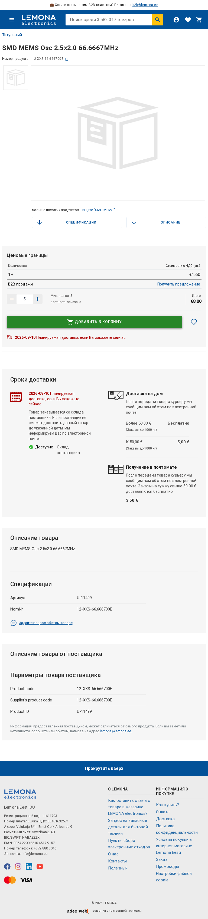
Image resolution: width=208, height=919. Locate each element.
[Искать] (157, 19)
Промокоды (167, 866)
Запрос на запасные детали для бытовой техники (128, 827)
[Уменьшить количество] (38, 299)
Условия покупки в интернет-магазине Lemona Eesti (174, 846)
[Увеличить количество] (12, 299)
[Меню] (11, 19)
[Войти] (176, 19)
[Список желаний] (188, 20)
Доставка (165, 818)
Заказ (161, 859)
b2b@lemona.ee (145, 5)
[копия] (66, 58)
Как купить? (167, 804)
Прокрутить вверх (104, 768)
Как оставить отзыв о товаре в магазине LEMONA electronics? (129, 807)
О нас (113, 854)
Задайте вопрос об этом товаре (46, 623)
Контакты (117, 861)
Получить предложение (178, 284)
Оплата (163, 811)
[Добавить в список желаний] (194, 322)
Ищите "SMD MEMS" (98, 210)
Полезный (118, 868)
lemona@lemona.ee (115, 731)
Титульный (12, 34)
